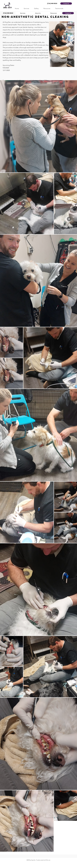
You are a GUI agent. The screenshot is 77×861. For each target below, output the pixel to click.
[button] (28, 8)
